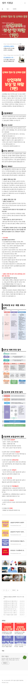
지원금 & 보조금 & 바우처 (10, 597)
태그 (8, 9)
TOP (25, 681)
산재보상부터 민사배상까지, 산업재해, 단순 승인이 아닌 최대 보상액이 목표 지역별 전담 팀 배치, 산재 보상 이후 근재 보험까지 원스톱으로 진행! (9, 49)
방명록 (14, 9)
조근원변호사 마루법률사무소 (9, 57)
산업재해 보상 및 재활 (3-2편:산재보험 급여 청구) (11, 603)
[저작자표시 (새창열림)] (17, 590)
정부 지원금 (7, 3)
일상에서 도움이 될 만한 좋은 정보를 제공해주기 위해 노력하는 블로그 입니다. (10, 659)
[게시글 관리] (8, 590)
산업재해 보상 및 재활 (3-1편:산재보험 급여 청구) (11, 605)
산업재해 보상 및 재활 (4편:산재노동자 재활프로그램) (11, 602)
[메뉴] (25, 3)
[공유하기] (6, 590)
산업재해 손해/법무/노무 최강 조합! (9, 46)
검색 (21, 3)
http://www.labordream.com (11, 44)
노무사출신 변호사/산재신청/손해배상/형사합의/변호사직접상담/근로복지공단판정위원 (9, 60)
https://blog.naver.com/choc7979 (12, 55)
